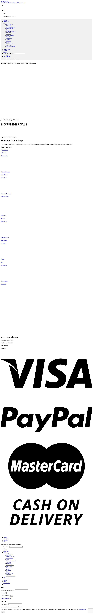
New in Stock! (9, 28)
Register (3, 612)
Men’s (7, 42)
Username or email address (8, 590)
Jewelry (8, 39)
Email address (4, 604)
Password (3, 593)
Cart (4, 47)
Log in (11, 595)
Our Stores (6, 538)
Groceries (8, 34)
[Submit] (7, 55)
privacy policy (82, 609)
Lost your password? (6, 598)
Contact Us (6, 49)
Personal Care (9, 43)
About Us (6, 21)
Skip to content (4, 1)
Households (9, 38)
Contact (5, 540)
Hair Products (9, 36)
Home (5, 20)
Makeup (8, 41)
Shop (4, 23)
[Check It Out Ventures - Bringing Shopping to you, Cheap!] (13, 2)
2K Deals (8, 25)
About (5, 537)
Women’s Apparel (10, 46)
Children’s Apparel (10, 31)
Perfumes (8, 45)
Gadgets (8, 32)
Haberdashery (10, 35)
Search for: (9, 53)
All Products (9, 24)
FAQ (4, 541)
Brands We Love (10, 27)
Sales (7, 29)
